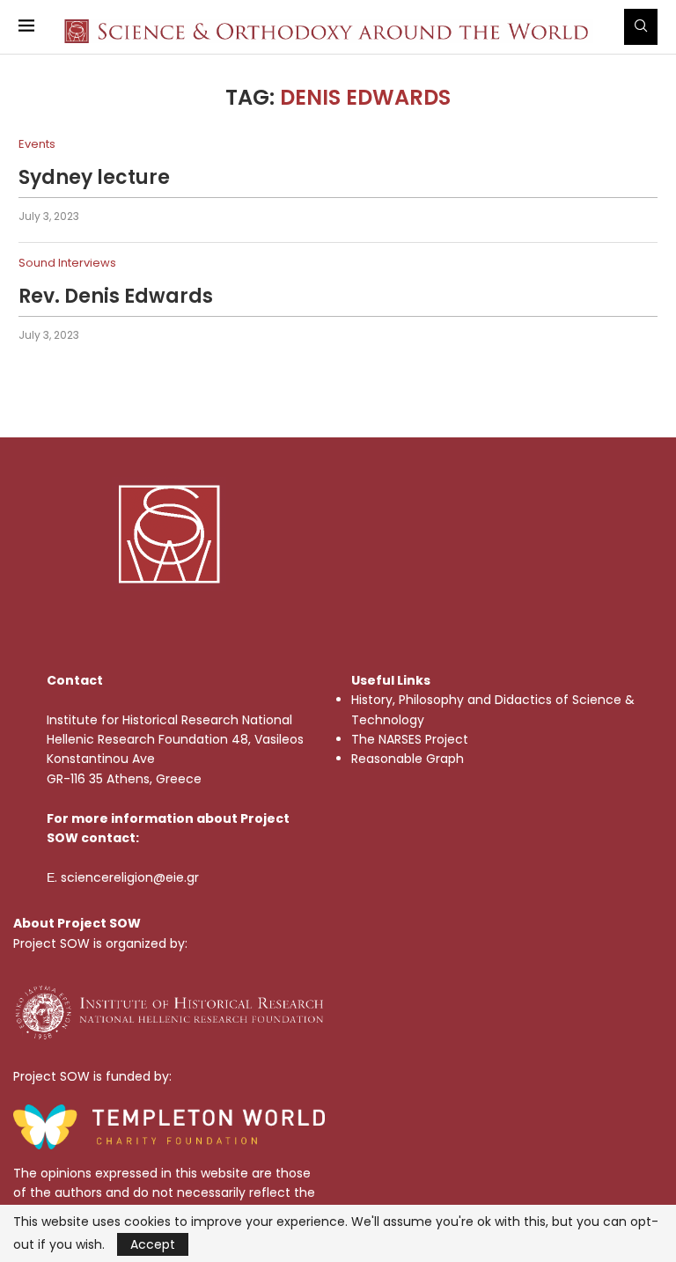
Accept (152, 1244)
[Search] (641, 27)
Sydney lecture (94, 177)
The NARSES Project (409, 739)
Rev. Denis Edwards (115, 296)
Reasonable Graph (407, 758)
